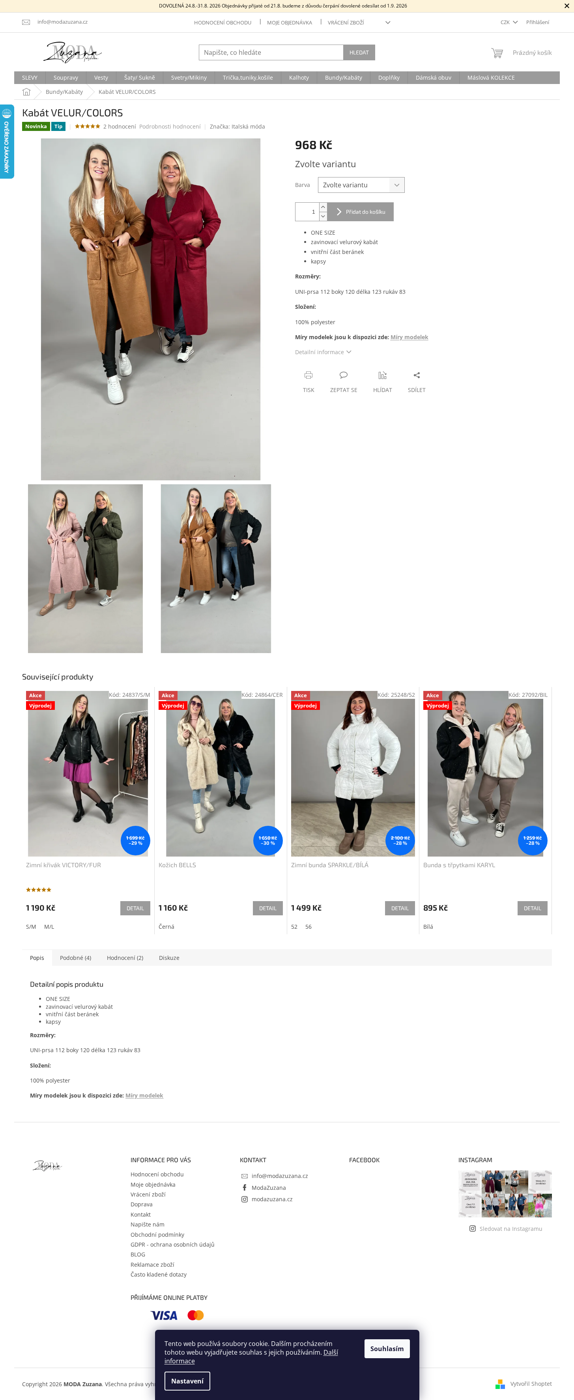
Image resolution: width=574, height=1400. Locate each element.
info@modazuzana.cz (280, 1176)
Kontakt (141, 1214)
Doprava (142, 1204)
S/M (31, 926)
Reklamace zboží (152, 1264)
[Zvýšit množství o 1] (323, 207)
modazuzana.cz (272, 1199)
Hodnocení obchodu (222, 22)
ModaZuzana (269, 1187)
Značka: (237, 126)
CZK (506, 22)
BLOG (138, 1254)
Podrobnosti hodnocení (170, 126)
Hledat (359, 52)
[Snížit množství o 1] (323, 216)
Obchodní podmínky (157, 1234)
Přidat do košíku (365, 211)
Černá (166, 926)
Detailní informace (319, 352)
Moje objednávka (289, 22)
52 (294, 926)
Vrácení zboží (346, 22)
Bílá (428, 926)
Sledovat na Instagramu (511, 1228)
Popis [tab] (37, 957)
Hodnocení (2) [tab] (125, 957)
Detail (135, 908)
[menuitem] (29, 77)
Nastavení (187, 1381)
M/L (49, 926)
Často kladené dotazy (159, 1274)
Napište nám (148, 1224)
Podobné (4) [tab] (75, 957)
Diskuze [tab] (169, 957)
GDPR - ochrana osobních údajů (173, 1244)
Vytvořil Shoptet (531, 1383)
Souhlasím (387, 1348)
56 (308, 926)
